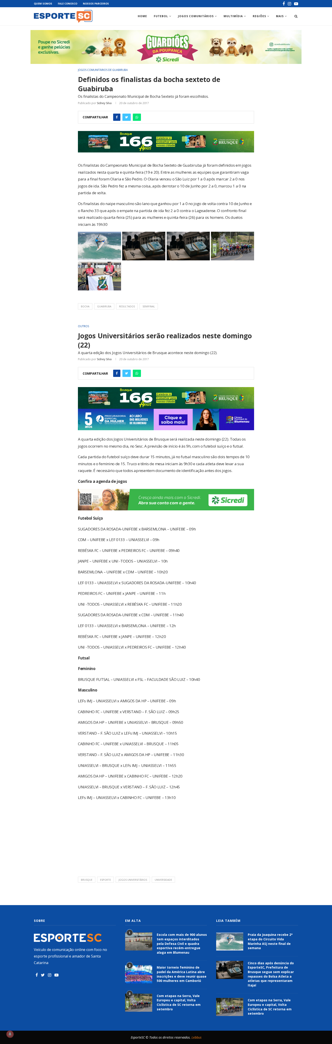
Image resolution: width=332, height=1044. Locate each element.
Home (142, 16)
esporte (105, 879)
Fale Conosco (67, 3)
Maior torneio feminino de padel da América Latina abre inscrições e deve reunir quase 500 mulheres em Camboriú (181, 974)
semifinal (149, 306)
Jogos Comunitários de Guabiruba (103, 70)
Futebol (161, 16)
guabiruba (104, 306)
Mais (280, 16)
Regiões (259, 16)
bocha (85, 306)
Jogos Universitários (133, 879)
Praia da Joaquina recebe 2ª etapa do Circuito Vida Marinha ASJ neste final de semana (270, 941)
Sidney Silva (104, 103)
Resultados (127, 306)
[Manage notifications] (10, 1034)
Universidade (163, 879)
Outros (83, 326)
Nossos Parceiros (96, 3)
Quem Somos (43, 3)
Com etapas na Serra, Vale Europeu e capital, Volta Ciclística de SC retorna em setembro (179, 1002)
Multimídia (233, 16)
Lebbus (196, 1037)
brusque (86, 879)
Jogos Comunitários (196, 16)
